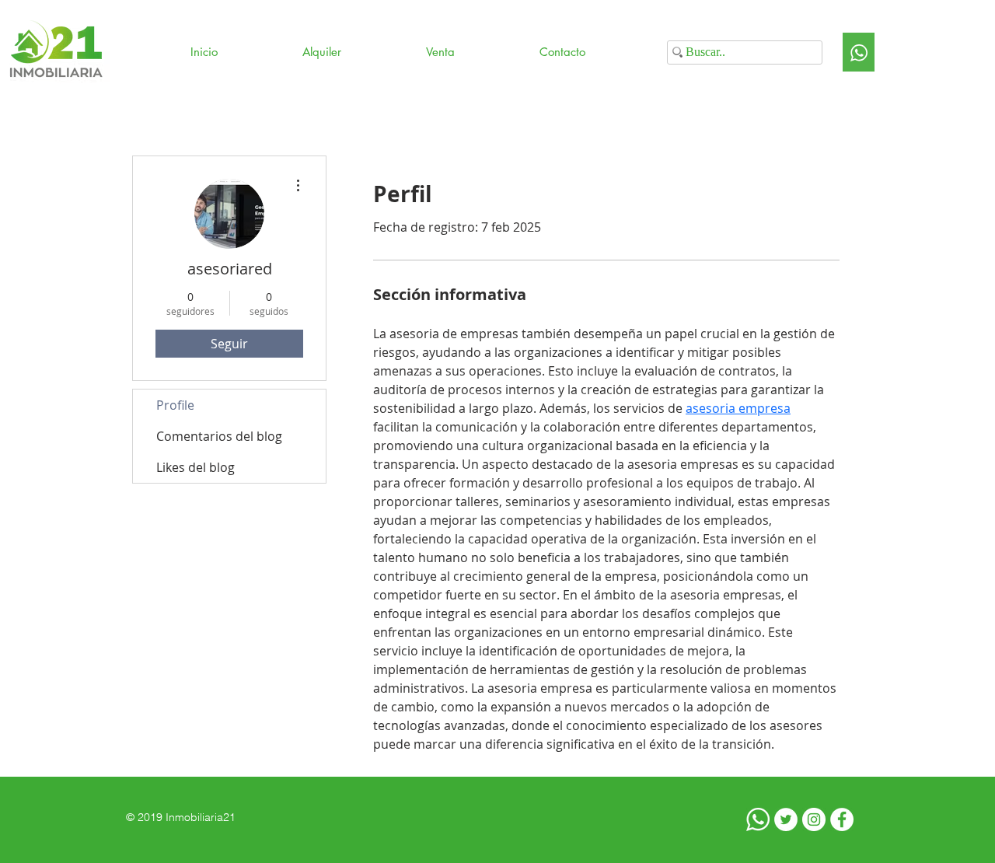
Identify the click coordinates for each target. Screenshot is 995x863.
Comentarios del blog (219, 436)
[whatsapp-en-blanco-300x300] (758, 819)
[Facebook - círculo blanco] (842, 819)
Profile (175, 405)
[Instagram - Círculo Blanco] (814, 819)
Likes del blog (195, 467)
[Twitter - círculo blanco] (786, 819)
